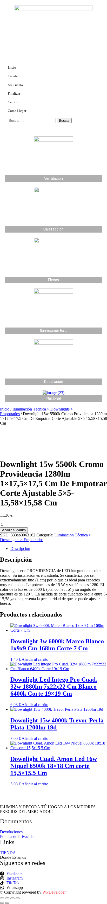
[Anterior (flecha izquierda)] (2, 903)
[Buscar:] (32, 120)
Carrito (13, 102)
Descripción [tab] (20, 548)
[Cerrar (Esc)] (18, 898)
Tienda (13, 76)
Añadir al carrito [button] (35, 659)
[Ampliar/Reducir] (2, 898)
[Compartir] (12, 898)
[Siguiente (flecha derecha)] (7, 903)
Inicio (12, 67)
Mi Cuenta (15, 85)
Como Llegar (17, 111)
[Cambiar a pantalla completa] (7, 898)
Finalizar (14, 93)
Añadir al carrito (14, 530)
